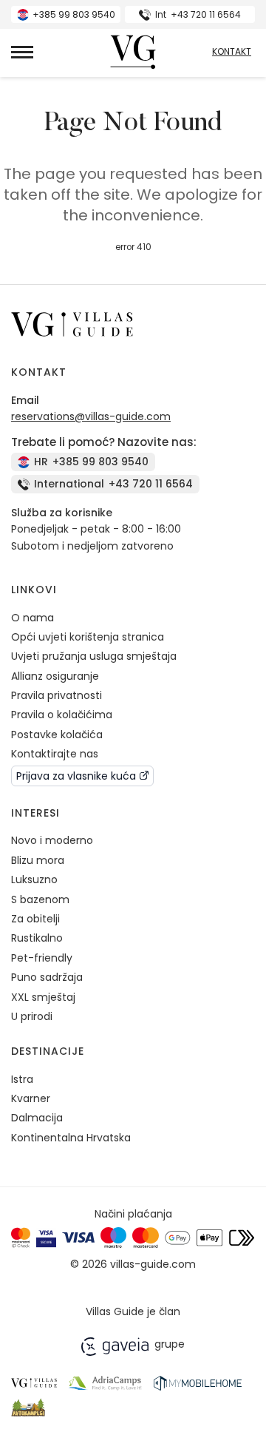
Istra (22, 1079)
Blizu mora (37, 860)
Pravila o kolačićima (61, 714)
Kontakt (231, 52)
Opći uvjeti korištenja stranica (87, 636)
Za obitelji (35, 918)
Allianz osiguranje (55, 676)
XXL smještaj (43, 997)
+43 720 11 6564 (198, 14)
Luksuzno (34, 879)
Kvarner (30, 1098)
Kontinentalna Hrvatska (71, 1137)
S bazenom (40, 899)
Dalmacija (37, 1117)
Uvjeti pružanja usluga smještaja (94, 656)
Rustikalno (37, 938)
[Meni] (22, 52)
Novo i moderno (52, 840)
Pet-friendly (41, 958)
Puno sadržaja (47, 977)
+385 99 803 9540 (74, 14)
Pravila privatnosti (56, 695)
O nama (32, 617)
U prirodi (31, 1016)
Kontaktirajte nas (54, 753)
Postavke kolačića (57, 734)
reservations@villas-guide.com (91, 416)
